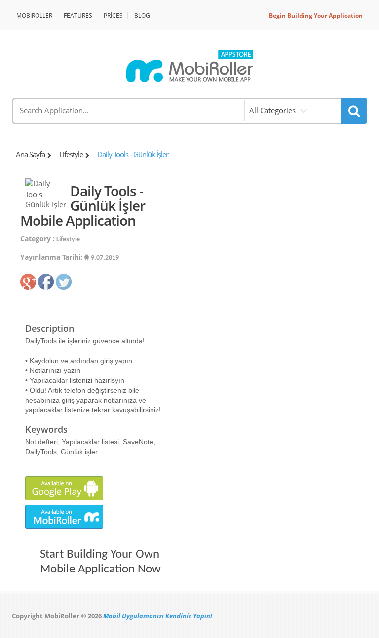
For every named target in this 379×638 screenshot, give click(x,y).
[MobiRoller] (189, 66)
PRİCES (113, 15)
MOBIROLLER (34, 15)
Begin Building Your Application (316, 15)
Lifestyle (71, 154)
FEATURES (78, 15)
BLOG (142, 15)
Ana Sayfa (30, 154)
